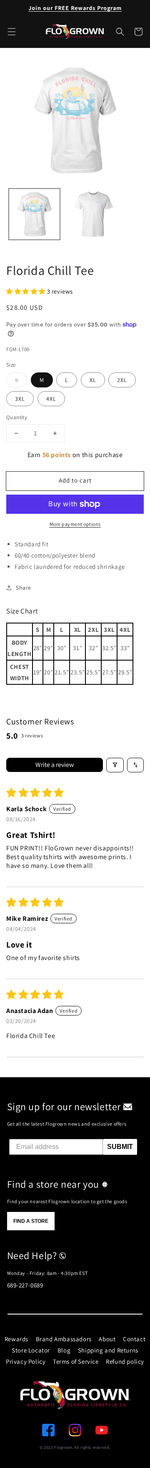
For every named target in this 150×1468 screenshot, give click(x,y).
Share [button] (23, 587)
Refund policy (125, 1361)
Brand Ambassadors (64, 1339)
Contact (134, 1339)
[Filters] (115, 765)
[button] (120, 32)
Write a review (54, 764)
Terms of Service (76, 1361)
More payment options (75, 524)
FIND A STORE (30, 1221)
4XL (51, 398)
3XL (20, 398)
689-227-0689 (25, 1285)
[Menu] (11, 32)
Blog (64, 1350)
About (107, 1339)
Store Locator (31, 1350)
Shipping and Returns (108, 1350)
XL (93, 380)
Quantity (16, 417)
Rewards (16, 1339)
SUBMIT (120, 1146)
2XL (122, 380)
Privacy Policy (25, 1361)
